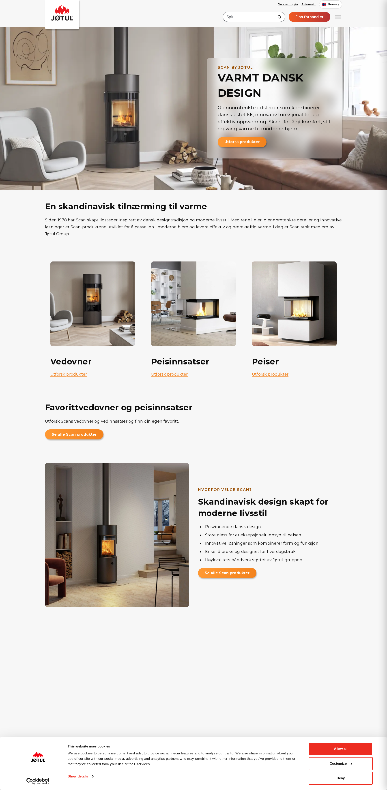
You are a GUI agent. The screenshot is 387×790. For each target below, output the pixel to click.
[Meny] (338, 17)
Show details (78, 776)
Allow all (341, 749)
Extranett (308, 4)
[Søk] (279, 17)
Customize (338, 763)
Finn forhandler (309, 17)
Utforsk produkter (242, 142)
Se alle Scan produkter (74, 434)
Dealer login (288, 4)
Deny (341, 778)
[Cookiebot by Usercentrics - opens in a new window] (38, 781)
